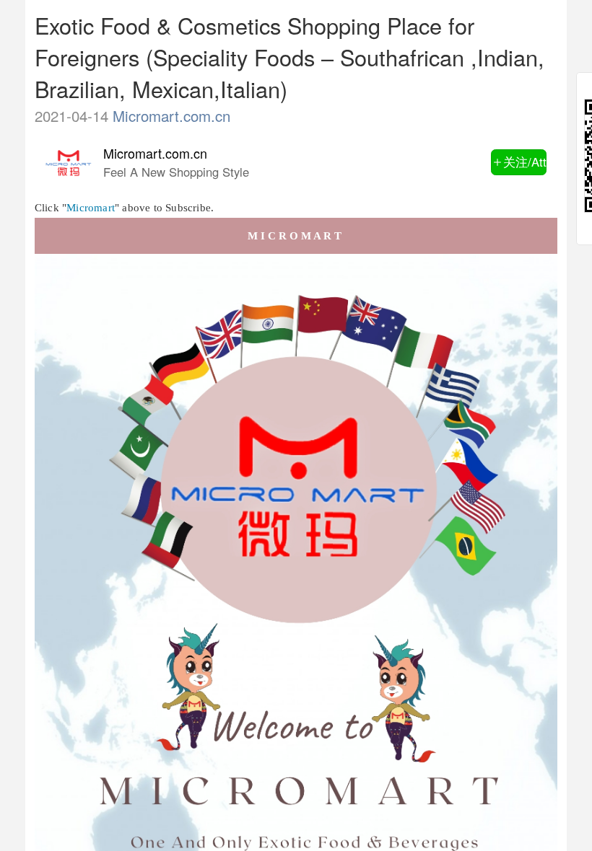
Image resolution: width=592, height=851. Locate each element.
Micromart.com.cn (171, 115)
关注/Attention (525, 161)
